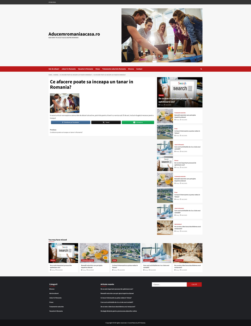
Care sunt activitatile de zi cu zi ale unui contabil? (117, 302)
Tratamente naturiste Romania (114, 69)
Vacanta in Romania (85, 69)
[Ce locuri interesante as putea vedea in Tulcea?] (165, 132)
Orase (97, 69)
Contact (139, 69)
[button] (201, 69)
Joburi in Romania (69, 69)
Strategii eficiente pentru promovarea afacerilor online (119, 311)
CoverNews (132, 323)
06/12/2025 (184, 151)
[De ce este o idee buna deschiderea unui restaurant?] (165, 227)
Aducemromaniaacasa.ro (74, 34)
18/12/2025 (184, 135)
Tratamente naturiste (180, 113)
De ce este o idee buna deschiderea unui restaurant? (118, 306)
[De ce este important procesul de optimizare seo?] (165, 164)
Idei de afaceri (54, 69)
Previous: (66, 131)
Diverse (131, 69)
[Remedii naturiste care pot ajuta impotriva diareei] (165, 116)
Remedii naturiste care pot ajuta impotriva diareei (185, 116)
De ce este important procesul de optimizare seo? (175, 100)
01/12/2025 (184, 231)
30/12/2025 (168, 105)
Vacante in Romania (56, 311)
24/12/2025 (184, 120)
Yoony (161, 105)
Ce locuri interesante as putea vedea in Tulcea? (116, 298)
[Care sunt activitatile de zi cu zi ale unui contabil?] (165, 148)
